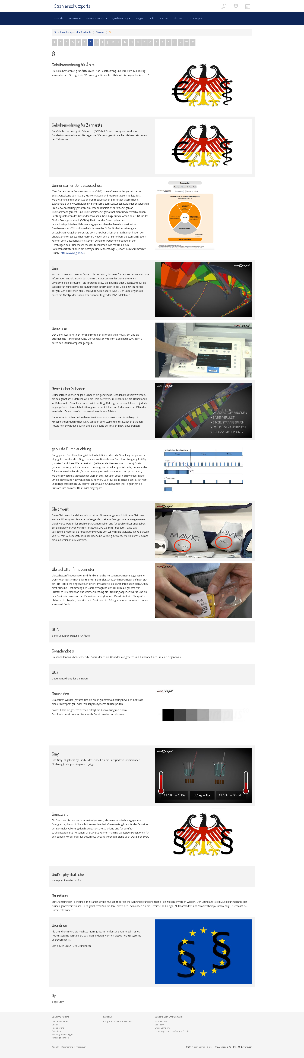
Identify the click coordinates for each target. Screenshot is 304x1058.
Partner (164, 18)
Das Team (159, 1024)
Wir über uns (161, 1021)
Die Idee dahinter (60, 1021)
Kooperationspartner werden (117, 1021)
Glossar (178, 18)
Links (152, 18)
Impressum (80, 1046)
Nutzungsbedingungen (62, 1034)
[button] (75, 1017)
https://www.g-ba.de (72, 253)
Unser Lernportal (163, 1027)
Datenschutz (67, 1046)
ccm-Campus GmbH (203, 1046)
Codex (55, 1024)
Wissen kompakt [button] (95, 18)
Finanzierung (58, 1027)
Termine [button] (74, 18)
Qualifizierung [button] (120, 18)
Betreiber (56, 1031)
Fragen (140, 18)
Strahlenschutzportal (72, 6)
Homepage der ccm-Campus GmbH (172, 1031)
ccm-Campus (195, 18)
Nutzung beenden (60, 1037)
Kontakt (58, 18)
